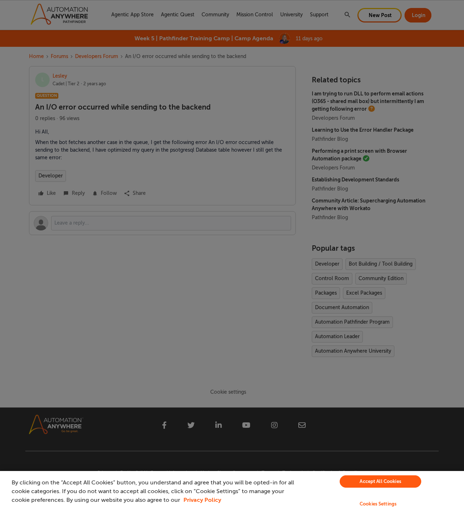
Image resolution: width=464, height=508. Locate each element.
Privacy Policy (202, 500)
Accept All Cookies (380, 481)
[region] (232, 489)
